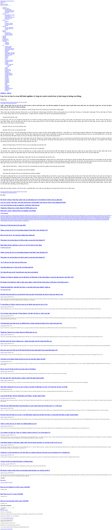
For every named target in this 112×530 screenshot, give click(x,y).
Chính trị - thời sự (6, 8)
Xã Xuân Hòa (37, 218)
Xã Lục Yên (39, 216)
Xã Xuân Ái (22, 216)
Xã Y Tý (61, 217)
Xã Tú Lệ (40, 215)
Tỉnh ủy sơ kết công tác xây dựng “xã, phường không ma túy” (18, 423)
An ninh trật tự (8, 32)
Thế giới (4, 36)
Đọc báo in (5, 41)
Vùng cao (7, 42)
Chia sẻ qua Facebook (4, 102)
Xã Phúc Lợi (54, 216)
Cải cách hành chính (9, 24)
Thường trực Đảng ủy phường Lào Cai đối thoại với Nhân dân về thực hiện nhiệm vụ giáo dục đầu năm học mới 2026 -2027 (37, 277)
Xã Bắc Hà (86, 218)
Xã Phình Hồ (55, 215)
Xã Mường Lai (60, 216)
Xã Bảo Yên (20, 218)
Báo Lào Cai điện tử (4, 4)
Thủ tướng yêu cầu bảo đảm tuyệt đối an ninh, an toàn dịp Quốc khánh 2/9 (22, 240)
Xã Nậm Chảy (15, 218)
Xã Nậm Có (47, 219)
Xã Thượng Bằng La (82, 215)
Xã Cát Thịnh (58, 219)
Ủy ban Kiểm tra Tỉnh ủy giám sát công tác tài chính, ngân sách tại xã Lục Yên (23, 304)
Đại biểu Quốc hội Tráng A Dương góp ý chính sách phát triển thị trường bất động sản (26, 341)
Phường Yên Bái (101, 219)
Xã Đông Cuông (8, 216)
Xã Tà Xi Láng (53, 219)
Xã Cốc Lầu (71, 218)
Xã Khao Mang (22, 215)
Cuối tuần (7, 44)
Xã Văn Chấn (75, 215)
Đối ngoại (7, 12)
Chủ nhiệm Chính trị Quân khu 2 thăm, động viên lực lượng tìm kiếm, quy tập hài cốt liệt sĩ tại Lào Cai (31, 442)
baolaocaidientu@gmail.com (8, 517)
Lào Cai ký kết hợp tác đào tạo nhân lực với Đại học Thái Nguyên (19, 205)
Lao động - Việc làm (9, 23)
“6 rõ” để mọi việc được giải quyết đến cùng (13, 262)
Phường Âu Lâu (6, 220)
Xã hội (4, 20)
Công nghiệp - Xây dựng (9, 16)
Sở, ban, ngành (12, 215)
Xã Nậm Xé (26, 219)
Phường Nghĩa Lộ (73, 219)
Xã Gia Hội (65, 215)
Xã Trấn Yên (91, 216)
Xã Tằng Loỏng (40, 217)
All (3, 45)
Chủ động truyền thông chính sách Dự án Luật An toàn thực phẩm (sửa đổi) (22, 359)
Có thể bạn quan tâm (5, 247)
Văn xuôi (9, 65)
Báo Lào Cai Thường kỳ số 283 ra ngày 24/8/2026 (15, 487)
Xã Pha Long (102, 218)
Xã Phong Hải (22, 217)
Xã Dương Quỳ (108, 217)
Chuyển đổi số (5, 39)
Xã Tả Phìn (67, 218)
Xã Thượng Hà (31, 218)
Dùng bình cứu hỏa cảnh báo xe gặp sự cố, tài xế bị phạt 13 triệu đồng (21, 245)
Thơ (8, 66)
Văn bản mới (2, 325)
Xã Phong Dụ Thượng (65, 219)
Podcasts (6, 86)
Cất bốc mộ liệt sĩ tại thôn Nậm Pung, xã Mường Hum (16, 461)
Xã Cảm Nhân (66, 216)
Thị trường (7, 19)
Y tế (6, 22)
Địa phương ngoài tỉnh (4, 215)
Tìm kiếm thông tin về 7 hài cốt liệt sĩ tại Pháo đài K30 (16, 267)
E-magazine (7, 85)
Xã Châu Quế (107, 215)
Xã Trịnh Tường (71, 217)
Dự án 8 (6, 90)
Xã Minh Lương (10, 218)
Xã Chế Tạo (37, 219)
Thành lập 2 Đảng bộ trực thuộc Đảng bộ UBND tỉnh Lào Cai (18, 208)
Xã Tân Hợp (13, 216)
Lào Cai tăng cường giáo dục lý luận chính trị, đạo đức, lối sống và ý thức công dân (25, 313)
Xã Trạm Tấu (44, 215)
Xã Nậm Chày (77, 217)
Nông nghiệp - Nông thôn (10, 14)
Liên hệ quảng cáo (10, 0)
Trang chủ (5, 7)
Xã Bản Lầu (6, 219)
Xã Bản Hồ (58, 218)
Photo (6, 84)
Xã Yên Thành (71, 216)
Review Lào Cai (6, 40)
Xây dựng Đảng (8, 9)
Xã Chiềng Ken (3, 218)
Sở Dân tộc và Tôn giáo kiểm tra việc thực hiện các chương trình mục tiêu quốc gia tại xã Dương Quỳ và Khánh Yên (35, 452)
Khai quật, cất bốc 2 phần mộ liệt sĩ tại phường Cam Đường (18, 210)
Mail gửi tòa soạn (3, 0)
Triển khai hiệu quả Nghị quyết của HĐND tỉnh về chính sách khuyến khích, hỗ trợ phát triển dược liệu (31, 323)
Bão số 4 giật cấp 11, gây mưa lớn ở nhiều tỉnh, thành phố (17, 235)
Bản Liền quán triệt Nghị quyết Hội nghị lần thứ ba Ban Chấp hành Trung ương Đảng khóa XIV (29, 350)
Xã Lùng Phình (97, 218)
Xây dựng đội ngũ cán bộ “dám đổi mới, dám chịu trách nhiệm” (19, 272)
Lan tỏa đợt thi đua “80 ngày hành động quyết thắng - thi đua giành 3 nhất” (22, 396)
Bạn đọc (6, 25)
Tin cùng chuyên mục (5, 289)
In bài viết (18, 102)
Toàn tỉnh (17, 215)
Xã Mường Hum (50, 217)
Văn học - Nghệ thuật (9, 27)
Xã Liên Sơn (60, 215)
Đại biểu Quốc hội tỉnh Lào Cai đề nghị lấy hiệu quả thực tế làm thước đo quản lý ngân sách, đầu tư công (31, 294)
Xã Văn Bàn (102, 217)
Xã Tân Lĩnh (43, 216)
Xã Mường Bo (53, 218)
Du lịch (4, 30)
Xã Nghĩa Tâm (95, 215)
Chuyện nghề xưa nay (9, 28)
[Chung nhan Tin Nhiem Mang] (6, 528)
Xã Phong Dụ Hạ (101, 215)
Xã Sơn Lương (70, 215)
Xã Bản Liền (81, 218)
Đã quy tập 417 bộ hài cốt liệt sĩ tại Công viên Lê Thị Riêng (18, 369)
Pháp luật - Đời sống (9, 33)
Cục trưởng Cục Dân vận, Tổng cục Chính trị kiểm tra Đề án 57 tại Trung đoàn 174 (25, 432)
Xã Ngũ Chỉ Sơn (32, 219)
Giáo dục (7, 21)
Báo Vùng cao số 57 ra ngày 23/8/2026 (11, 494)
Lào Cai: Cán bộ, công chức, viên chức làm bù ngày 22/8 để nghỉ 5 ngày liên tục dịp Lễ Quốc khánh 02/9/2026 (33, 202)
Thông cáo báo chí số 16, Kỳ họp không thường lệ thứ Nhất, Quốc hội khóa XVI (24, 230)
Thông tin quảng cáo (9, 88)
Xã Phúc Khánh (43, 218)
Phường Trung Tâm (80, 219)
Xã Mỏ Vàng (27, 216)
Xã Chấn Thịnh (89, 215)
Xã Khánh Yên (97, 217)
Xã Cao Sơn (11, 219)
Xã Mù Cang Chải (28, 215)
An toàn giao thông (8, 34)
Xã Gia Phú (45, 217)
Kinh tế (4, 13)
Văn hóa (4, 26)
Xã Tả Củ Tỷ (91, 218)
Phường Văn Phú (94, 219)
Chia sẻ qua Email (23, 102)
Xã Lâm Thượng (33, 216)
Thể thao (4, 35)
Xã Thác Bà (76, 216)
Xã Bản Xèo (82, 217)
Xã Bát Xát (87, 217)
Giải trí (6, 29)
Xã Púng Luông (35, 215)
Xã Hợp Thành (16, 217)
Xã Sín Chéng (21, 219)
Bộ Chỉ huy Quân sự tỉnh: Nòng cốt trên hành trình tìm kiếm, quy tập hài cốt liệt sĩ (25, 470)
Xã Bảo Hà (48, 218)
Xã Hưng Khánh (97, 216)
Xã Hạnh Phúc (50, 215)
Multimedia (7, 82)
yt (1, 3)
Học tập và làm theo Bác (9, 10)
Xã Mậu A (18, 216)
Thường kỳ (7, 43)
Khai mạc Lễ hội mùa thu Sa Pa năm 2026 (13, 225)
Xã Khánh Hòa (49, 216)
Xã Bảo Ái (86, 216)
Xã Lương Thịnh (103, 216)
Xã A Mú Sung (65, 217)
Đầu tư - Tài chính (8, 18)
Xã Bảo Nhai (76, 218)
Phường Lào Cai (21, 220)
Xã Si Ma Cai (16, 219)
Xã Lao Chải (42, 219)
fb (0, 3)
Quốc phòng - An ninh (9, 11)
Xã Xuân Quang (28, 217)
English (1, 2)
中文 (4, 2)
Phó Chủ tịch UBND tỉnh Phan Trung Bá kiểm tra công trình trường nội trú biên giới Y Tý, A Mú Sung (31, 405)
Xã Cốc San (10, 217)
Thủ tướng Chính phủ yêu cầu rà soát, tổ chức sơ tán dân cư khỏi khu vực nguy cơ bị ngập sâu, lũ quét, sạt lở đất (33, 387)
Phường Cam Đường (14, 220)
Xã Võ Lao (92, 217)
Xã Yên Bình (81, 216)
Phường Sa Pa (26, 220)
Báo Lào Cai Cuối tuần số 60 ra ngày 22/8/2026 (14, 501)
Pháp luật (4, 31)
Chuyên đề (7, 89)
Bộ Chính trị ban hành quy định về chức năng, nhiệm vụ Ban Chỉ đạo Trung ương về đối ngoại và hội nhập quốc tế (34, 282)
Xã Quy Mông (5, 217)
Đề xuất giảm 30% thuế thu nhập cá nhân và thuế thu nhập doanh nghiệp (22, 378)
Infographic (7, 87)
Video (6, 83)
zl (2, 3)
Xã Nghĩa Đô (26, 218)
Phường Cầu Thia (87, 219)
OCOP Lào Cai (8, 15)
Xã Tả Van (63, 218)
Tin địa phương (4, 213)
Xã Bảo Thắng (34, 217)
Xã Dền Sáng (56, 217)
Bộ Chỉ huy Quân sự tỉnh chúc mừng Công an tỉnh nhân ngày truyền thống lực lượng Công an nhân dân (31, 199)
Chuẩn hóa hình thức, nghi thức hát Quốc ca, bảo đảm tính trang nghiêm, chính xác (25, 287)
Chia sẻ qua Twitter (12, 102)
